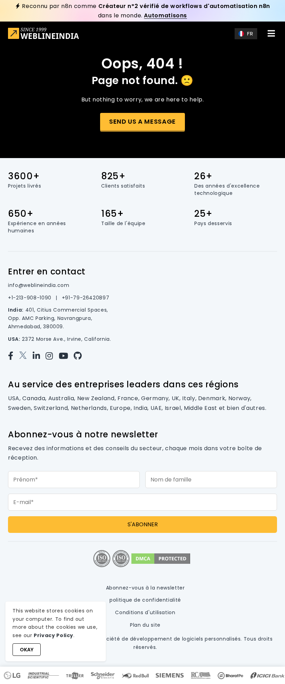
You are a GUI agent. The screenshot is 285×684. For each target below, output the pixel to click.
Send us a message (142, 121)
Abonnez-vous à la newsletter (145, 587)
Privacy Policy (53, 635)
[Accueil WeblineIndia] (43, 34)
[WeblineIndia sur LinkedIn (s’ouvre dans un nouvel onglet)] (39, 356)
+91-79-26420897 (85, 297)
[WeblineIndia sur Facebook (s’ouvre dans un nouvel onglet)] (13, 356)
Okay (26, 649)
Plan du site (145, 624)
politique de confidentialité (145, 599)
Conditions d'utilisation (145, 612)
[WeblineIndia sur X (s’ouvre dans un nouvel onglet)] (26, 356)
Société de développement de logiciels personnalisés (170, 638)
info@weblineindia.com (38, 285)
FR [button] (250, 33)
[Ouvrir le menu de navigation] (271, 33)
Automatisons (165, 15)
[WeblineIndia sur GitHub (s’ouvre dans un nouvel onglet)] (79, 356)
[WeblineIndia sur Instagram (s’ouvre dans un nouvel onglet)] (52, 356)
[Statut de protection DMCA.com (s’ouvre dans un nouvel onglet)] (160, 558)
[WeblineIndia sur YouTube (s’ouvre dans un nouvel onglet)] (66, 356)
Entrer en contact (47, 271)
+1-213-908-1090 (30, 297)
